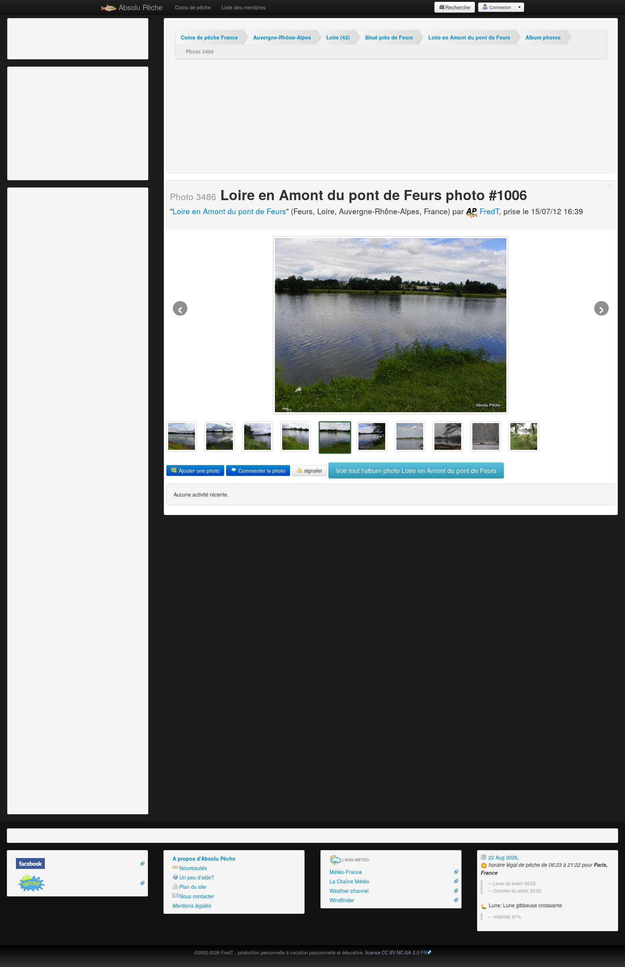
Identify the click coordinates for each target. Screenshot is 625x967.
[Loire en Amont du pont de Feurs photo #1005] (295, 436)
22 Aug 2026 (502, 857)
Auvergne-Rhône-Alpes (282, 37)
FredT (488, 211)
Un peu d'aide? (196, 877)
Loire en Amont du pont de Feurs (469, 37)
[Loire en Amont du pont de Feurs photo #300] (448, 436)
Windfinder (341, 900)
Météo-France (345, 871)
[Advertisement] (48, 38)
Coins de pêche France (209, 37)
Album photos (543, 37)
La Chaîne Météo (349, 881)
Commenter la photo (261, 470)
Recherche (457, 7)
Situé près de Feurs (389, 37)
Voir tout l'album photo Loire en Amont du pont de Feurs (416, 470)
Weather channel (349, 890)
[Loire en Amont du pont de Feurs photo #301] (410, 436)
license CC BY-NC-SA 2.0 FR (396, 952)
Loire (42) (338, 37)
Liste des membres (243, 7)
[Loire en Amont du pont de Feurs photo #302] (524, 436)
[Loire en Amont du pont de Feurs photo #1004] (257, 436)
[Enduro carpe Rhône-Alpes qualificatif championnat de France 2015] (181, 436)
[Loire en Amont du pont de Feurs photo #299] (486, 436)
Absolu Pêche (139, 7)
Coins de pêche (193, 7)
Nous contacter (196, 896)
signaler (312, 470)
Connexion (499, 7)
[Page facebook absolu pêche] (77, 863)
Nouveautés (193, 867)
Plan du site (192, 886)
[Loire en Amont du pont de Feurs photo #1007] (372, 436)
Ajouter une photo (198, 470)
